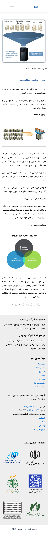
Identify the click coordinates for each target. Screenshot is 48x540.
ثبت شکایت (40, 386)
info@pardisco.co (31, 406)
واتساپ (41, 425)
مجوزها (42, 379)
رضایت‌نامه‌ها (39, 383)
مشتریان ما (40, 375)
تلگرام (42, 421)
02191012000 (32, 410)
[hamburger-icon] (12, 7)
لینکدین (41, 418)
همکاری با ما (40, 371)
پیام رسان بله (39, 429)
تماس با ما (40, 367)
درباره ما (41, 364)
